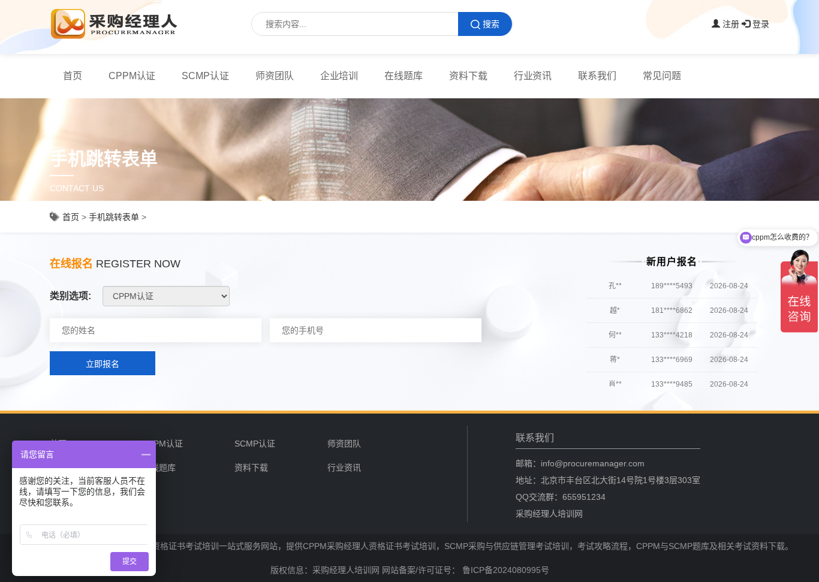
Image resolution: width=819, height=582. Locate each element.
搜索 (491, 24)
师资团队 (274, 76)
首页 (72, 76)
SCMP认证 (205, 76)
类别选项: (70, 296)
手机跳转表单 (114, 217)
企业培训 (339, 76)
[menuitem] (72, 76)
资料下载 (468, 76)
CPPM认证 (132, 76)
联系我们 (597, 76)
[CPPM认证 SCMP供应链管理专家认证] (166, 296)
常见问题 (662, 76)
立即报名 (102, 364)
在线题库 (403, 76)
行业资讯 (533, 76)
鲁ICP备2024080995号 (504, 570)
